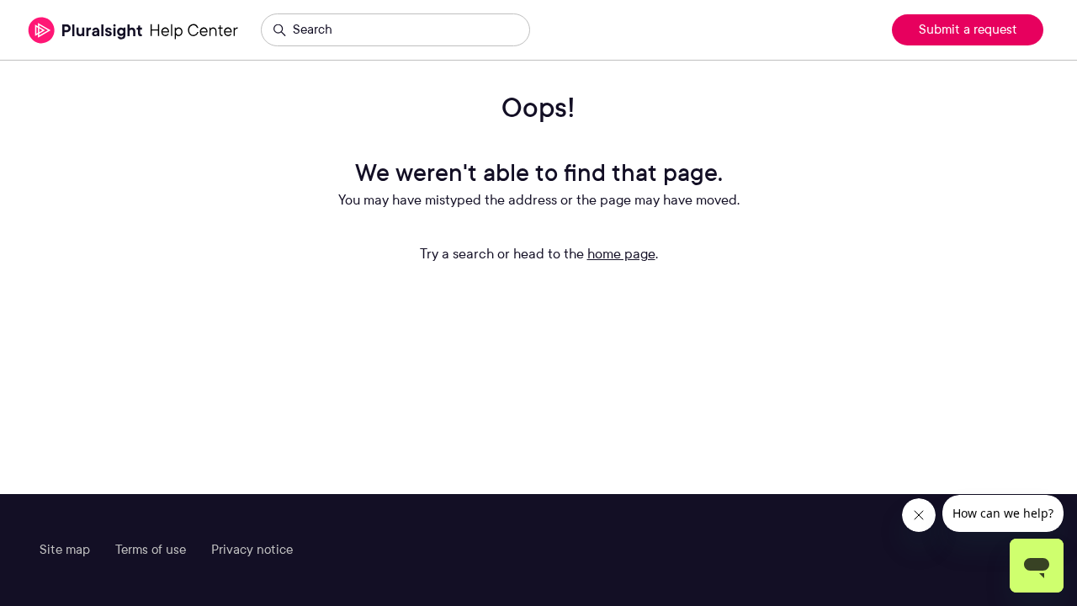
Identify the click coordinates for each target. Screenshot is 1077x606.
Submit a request (968, 29)
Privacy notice (252, 549)
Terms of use (150, 549)
